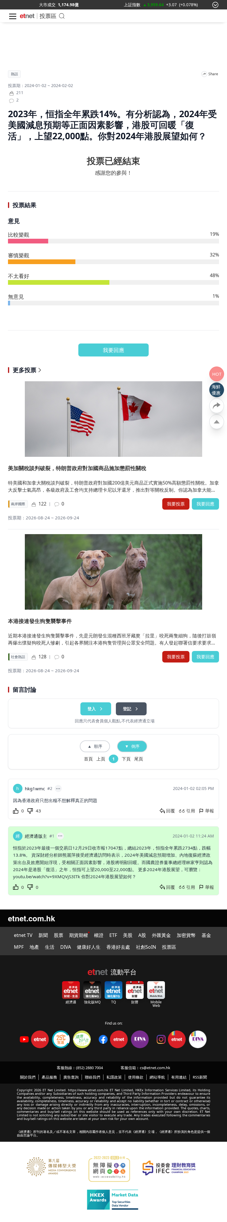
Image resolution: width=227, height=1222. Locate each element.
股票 (58, 935)
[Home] (27, 16)
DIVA (65, 947)
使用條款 (135, 1077)
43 (38, 811)
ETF (113, 935)
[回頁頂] (216, 421)
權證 (98, 935)
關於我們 (27, 1077)
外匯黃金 (161, 935)
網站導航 (157, 1077)
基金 (206, 935)
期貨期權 (78, 935)
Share (213, 74)
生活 (49, 947)
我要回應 (113, 350)
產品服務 (49, 1077)
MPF (19, 947)
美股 (127, 935)
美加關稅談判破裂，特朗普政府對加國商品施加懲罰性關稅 (77, 468)
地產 (34, 947)
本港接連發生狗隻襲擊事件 (40, 620)
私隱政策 (114, 1077)
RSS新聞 (200, 1077)
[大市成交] (47, 4)
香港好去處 (118, 947)
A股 (142, 935)
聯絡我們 (92, 1077)
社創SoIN (146, 947)
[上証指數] (132, 4)
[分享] (204, 74)
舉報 (209, 811)
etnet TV (23, 935)
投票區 (48, 16)
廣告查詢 (71, 1077)
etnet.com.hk (31, 918)
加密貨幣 (186, 935)
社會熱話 (18, 657)
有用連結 (179, 1077)
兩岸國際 (18, 504)
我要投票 (176, 504)
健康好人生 (88, 947)
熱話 (14, 74)
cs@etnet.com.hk (155, 1067)
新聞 (43, 935)
